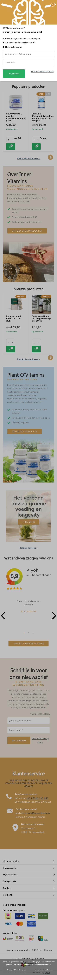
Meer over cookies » (43, 970)
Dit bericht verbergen (16, 970)
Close (53, 5)
